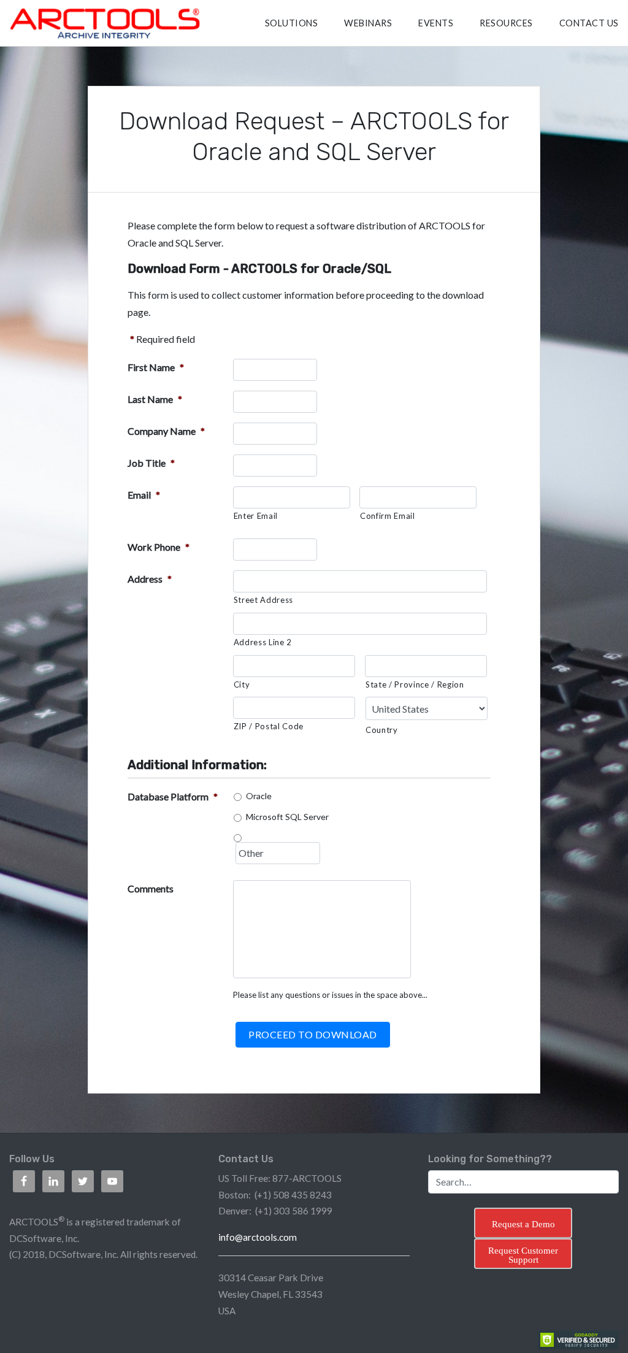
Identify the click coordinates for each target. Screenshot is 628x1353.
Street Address (263, 600)
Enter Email (256, 516)
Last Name (155, 399)
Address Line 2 (263, 642)
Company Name (166, 431)
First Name (156, 367)
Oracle (259, 796)
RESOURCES (506, 23)
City (242, 684)
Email (144, 494)
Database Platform (173, 796)
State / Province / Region (415, 684)
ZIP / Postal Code (269, 726)
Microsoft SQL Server (287, 816)
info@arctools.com (257, 1237)
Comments (151, 888)
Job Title (151, 463)
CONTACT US (589, 23)
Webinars (368, 23)
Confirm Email (387, 516)
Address (150, 579)
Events (435, 23)
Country (382, 730)
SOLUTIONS (291, 23)
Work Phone (159, 547)
